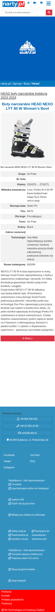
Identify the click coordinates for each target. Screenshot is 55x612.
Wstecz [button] (28, 338)
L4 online (16, 484)
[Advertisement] (27, 377)
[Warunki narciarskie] (28, 3)
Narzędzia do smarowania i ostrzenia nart (40, 535)
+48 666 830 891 (28, 419)
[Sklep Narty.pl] (41, 3)
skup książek (18, 580)
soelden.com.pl (19, 539)
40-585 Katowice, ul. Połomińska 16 (28, 440)
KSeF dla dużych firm (23, 503)
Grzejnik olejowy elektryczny (26, 554)
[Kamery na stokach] (34, 3)
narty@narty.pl (29, 433)
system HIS (17, 499)
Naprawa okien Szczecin (25, 558)
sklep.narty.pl (18, 531)
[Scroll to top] (51, 608)
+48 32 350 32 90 (28, 426)
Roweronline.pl (19, 535)
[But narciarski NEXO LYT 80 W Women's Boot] (28, 138)
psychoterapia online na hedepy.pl (30, 488)
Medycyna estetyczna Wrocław (28, 514)
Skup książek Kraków (23, 569)
